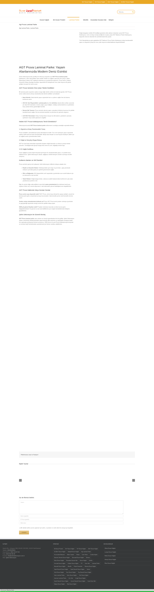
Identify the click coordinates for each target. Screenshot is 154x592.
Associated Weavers (59, 554)
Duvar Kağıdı (83, 560)
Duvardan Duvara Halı (72, 560)
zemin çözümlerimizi (51, 184)
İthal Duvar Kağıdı (71, 584)
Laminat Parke (34, 28)
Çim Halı (71, 578)
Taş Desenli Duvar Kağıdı (84, 572)
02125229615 (11, 550)
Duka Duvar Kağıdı (59, 560)
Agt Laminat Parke (24, 28)
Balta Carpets (70, 554)
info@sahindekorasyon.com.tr (16, 555)
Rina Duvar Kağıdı (110, 563)
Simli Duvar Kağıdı (59, 572)
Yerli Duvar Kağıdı (83, 575)
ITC (82, 563)
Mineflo (69, 566)
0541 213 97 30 (15, 552)
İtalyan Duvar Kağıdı (59, 584)
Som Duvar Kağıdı (71, 572)
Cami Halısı (85, 554)
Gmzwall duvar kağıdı (59, 563)
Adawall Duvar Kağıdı (73, 551)
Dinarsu (88, 557)
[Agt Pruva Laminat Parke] (32, 32)
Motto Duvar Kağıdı (110, 555)
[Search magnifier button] (133, 12)
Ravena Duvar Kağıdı (90, 566)
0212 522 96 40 (10, 554)
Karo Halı (87, 563)
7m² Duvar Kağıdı (81, 548)
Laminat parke (43, 103)
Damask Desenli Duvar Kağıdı (62, 557)
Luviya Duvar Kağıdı (110, 552)
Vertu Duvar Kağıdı (72, 575)
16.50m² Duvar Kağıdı (59, 551)
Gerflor (90, 560)
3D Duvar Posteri (58, 548)
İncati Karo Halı (92, 581)
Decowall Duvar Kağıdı (78, 557)
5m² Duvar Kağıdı (69, 548)
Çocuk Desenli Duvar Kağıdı (78, 581)
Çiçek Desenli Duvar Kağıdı (61, 581)
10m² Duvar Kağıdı (93, 548)
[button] (33, 288)
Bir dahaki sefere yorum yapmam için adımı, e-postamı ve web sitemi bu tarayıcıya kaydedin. (47, 528)
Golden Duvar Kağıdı (73, 563)
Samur (88, 569)
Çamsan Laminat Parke (60, 578)
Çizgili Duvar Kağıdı (80, 578)
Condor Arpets (93, 554)
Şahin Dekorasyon (11, 557)
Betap (77, 554)
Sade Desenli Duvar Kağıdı (61, 569)
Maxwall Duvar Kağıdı (59, 566)
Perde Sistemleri (78, 566)
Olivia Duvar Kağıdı (110, 548)
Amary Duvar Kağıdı (110, 559)
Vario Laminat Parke (59, 575)
